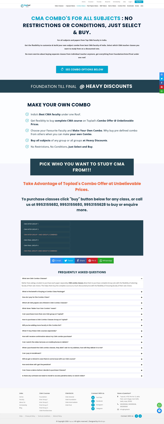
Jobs (124, 2)
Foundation (43, 397)
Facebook (97, 401)
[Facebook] (93, 401)
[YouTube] (93, 397)
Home (83, 2)
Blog (20, 408)
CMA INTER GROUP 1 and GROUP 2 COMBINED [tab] (40, 235)
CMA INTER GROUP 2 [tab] (31, 229)
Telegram (97, 408)
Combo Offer (122, 6)
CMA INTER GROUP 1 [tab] (31, 224)
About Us (107, 2)
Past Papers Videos (92, 6)
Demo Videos (112, 6)
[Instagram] (93, 405)
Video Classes (59, 6)
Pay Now (139, 2)
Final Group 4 (43, 408)
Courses (90, 2)
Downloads (130, 6)
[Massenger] (159, 410)
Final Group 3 (43, 405)
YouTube (97, 397)
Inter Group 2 (43, 402)
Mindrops (101, 421)
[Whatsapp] (159, 405)
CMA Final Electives (45, 411)
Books (137, 6)
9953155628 (132, 404)
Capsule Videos (70, 6)
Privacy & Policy (30, 416)
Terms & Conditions (44, 416)
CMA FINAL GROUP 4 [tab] (31, 245)
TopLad (71, 421)
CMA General (69, 397)
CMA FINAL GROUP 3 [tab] (31, 240)
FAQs (21, 416)
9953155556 (124, 407)
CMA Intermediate (71, 402)
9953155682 (124, 404)
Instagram (97, 405)
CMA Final (68, 405)
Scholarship (116, 2)
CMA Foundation (70, 400)
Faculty (99, 2)
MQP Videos (103, 6)
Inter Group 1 (43, 400)
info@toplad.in (125, 409)
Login (130, 2)
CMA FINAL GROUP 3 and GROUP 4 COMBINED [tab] (40, 251)
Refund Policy (57, 416)
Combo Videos (81, 6)
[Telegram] (93, 408)
